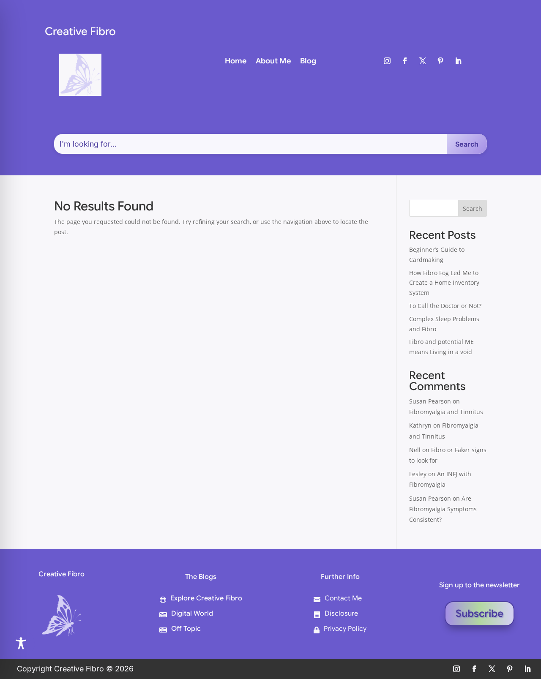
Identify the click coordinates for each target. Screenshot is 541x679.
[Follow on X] (422, 61)
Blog (308, 61)
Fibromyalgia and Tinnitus (446, 412)
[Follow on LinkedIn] (458, 61)
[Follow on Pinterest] (440, 61)
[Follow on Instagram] (387, 61)
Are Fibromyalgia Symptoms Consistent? (443, 509)
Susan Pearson (430, 401)
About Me (273, 61)
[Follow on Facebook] (405, 61)
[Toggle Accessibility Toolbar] (21, 643)
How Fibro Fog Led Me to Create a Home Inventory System (444, 283)
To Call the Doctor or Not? (445, 306)
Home (235, 61)
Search (472, 209)
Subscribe (479, 613)
